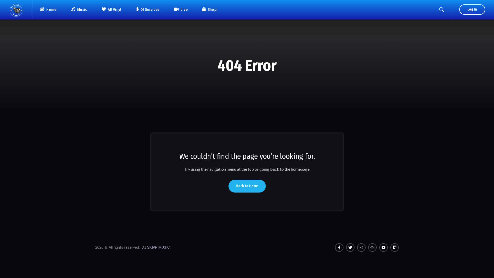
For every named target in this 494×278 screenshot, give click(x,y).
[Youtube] (383, 247)
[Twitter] (350, 247)
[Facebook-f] (339, 247)
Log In (472, 9)
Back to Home (247, 186)
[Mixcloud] (372, 247)
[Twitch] (394, 247)
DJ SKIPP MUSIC (156, 247)
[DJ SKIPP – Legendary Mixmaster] (16, 9)
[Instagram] (361, 247)
